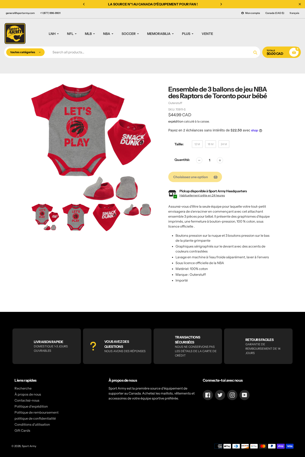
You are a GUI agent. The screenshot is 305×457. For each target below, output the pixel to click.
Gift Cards (22, 430)
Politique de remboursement (37, 412)
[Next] (221, 4)
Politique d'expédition (31, 406)
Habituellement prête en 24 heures (202, 195)
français (294, 13)
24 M (224, 144)
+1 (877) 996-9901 (50, 13)
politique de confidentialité (35, 418)
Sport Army (29, 446)
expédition (176, 121)
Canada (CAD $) (274, 13)
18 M (211, 144)
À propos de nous (28, 394)
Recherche (23, 388)
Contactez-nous (27, 400)
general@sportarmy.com (20, 13)
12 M (197, 144)
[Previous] (84, 4)
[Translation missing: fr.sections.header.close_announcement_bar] (300, 4)
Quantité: (182, 160)
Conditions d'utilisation (32, 424)
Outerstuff (175, 103)
